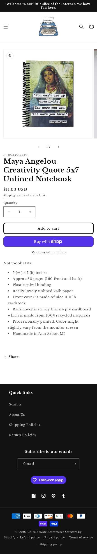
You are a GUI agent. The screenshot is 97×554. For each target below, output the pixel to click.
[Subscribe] (74, 464)
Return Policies (22, 435)
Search (15, 404)
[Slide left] (39, 147)
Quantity (10, 203)
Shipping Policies (24, 425)
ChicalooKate (37, 531)
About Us (17, 415)
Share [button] (14, 357)
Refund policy (30, 537)
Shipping (9, 195)
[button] (6, 27)
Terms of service (81, 537)
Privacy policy (54, 537)
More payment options (48, 252)
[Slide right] (58, 147)
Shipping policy (50, 544)
